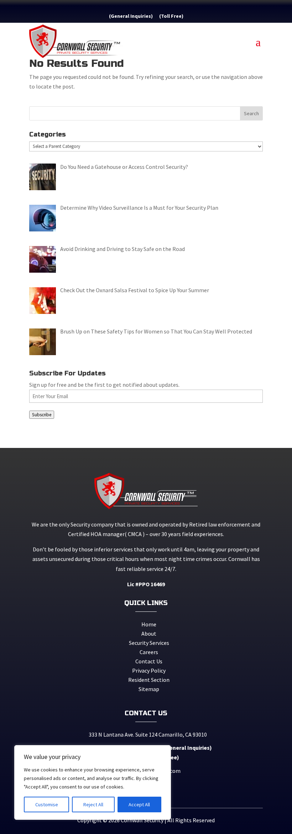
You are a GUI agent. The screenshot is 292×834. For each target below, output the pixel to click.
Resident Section (149, 679)
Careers (149, 652)
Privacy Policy (149, 670)
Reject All (93, 804)
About (148, 633)
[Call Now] (156, 16)
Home (148, 624)
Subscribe (41, 415)
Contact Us (148, 661)
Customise (46, 804)
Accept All (139, 804)
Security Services (149, 642)
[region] (92, 782)
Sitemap (149, 689)
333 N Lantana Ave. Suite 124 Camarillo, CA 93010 (147, 734)
